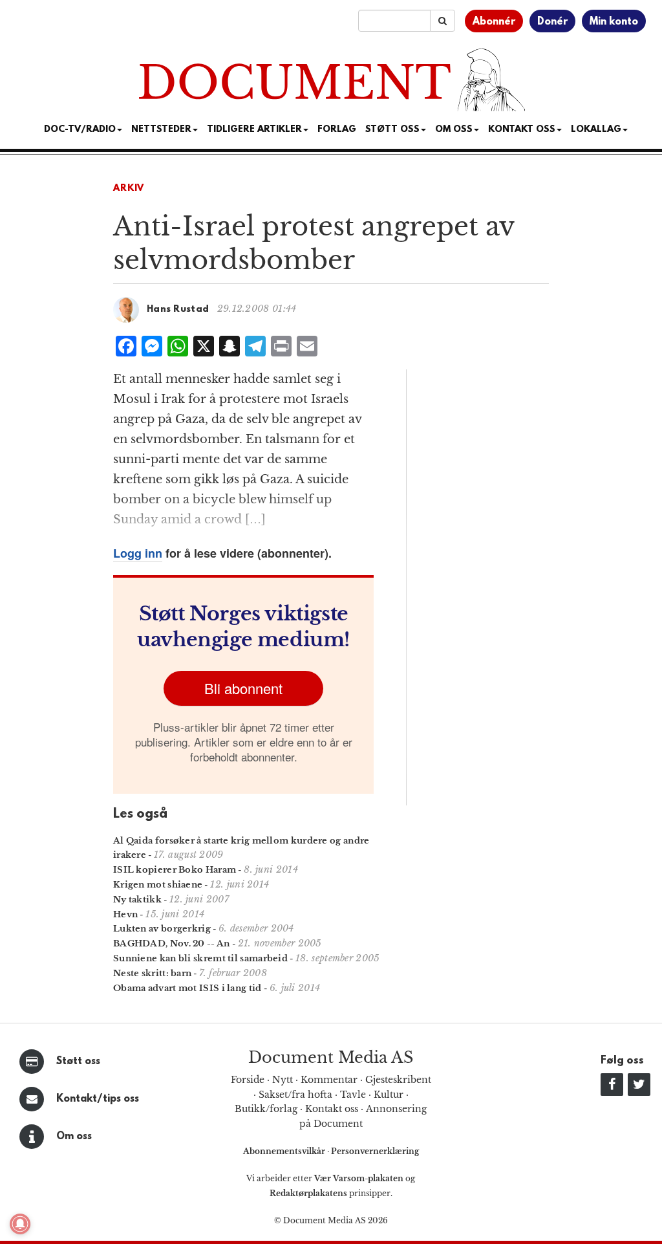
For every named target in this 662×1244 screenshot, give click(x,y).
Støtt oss (78, 1061)
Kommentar (329, 1080)
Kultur (388, 1094)
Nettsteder (161, 129)
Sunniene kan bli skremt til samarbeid (200, 958)
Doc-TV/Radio (80, 129)
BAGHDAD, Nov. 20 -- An (171, 943)
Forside (247, 1080)
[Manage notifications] (20, 1224)
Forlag (336, 129)
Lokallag (596, 129)
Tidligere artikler (254, 129)
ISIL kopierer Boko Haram (174, 869)
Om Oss (454, 129)
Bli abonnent (243, 688)
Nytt (282, 1080)
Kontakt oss (521, 129)
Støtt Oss (392, 129)
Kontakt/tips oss (97, 1099)
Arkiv (128, 188)
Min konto (614, 22)
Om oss (74, 1136)
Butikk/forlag (266, 1109)
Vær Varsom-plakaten (358, 1178)
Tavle (353, 1094)
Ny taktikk (137, 899)
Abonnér (494, 22)
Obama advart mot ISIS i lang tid (187, 988)
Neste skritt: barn (152, 973)
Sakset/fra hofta (295, 1094)
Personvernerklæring (375, 1151)
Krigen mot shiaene (157, 884)
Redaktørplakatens (308, 1193)
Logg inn (137, 553)
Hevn (125, 914)
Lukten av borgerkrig (162, 928)
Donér (552, 22)
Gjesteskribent (398, 1080)
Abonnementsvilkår (285, 1151)
